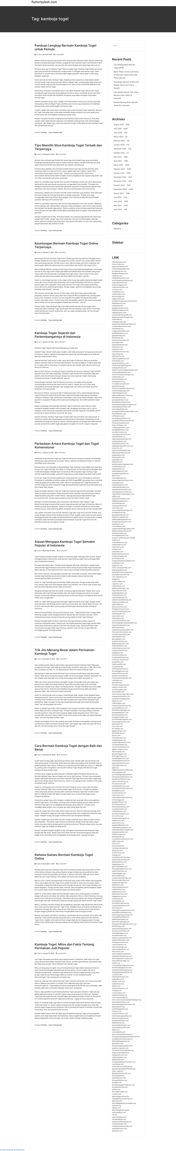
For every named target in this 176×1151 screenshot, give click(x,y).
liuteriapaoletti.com (119, 772)
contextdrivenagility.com (121, 699)
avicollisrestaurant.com (120, 814)
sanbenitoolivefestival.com (121, 600)
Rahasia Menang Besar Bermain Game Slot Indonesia (126, 103)
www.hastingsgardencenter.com (123, 1004)
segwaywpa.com (118, 864)
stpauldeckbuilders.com (120, 940)
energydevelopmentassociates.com (125, 411)
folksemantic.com (118, 457)
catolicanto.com (117, 552)
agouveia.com (117, 1101)
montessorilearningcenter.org (123, 1050)
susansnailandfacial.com (121, 906)
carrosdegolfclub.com (120, 409)
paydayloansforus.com (120, 308)
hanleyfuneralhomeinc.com (122, 489)
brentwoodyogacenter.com (121, 968)
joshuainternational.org (120, 903)
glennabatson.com (118, 639)
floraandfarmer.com (119, 414)
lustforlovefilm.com (119, 664)
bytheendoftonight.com (120, 588)
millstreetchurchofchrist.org (122, 1066)
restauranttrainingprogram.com (123, 529)
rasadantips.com (118, 292)
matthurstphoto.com (119, 1057)
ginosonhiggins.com (119, 754)
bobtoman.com (117, 349)
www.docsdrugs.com (119, 947)
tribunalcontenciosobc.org (121, 632)
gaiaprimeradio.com (119, 731)
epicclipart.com (117, 342)
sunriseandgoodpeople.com (122, 774)
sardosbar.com (117, 460)
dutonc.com (116, 735)
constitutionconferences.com (122, 839)
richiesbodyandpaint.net (120, 269)
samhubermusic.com (119, 1128)
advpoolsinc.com (118, 823)
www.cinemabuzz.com (120, 988)
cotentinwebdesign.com (120, 391)
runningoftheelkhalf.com (121, 917)
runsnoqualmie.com (119, 945)
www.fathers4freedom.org (121, 912)
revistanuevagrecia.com (120, 685)
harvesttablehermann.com (121, 407)
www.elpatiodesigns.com (121, 1025)
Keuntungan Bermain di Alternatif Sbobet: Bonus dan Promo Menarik (126, 85)
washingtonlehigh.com (120, 977)
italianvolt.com (117, 462)
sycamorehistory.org (119, 995)
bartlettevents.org (118, 381)
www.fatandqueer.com (120, 933)
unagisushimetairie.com (120, 331)
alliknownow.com (118, 627)
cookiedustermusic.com (120, 786)
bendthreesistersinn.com (121, 779)
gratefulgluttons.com (119, 593)
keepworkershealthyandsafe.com (124, 324)
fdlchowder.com (118, 952)
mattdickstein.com (118, 889)
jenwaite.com (117, 1082)
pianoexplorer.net (118, 1007)
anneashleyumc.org (119, 935)
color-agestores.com (119, 577)
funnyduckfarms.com (119, 1080)
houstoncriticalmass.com (121, 621)
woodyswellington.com (120, 1020)
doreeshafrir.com (118, 692)
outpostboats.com (118, 586)
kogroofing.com (117, 354)
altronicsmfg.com (118, 296)
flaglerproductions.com (120, 644)
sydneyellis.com (118, 524)
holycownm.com (118, 795)
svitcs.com (116, 843)
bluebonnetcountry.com (120, 340)
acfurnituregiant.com (119, 285)
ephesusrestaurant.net (120, 1018)
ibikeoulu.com (117, 701)
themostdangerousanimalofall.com (124, 623)
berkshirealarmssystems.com (122, 464)
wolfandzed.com (118, 984)
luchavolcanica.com (119, 793)
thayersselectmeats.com (121, 860)
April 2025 (118, 161)
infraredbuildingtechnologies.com (124, 404)
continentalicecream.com (121, 648)
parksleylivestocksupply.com (122, 572)
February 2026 (119, 141)
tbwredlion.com (117, 1043)
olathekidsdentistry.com (120, 487)
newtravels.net (117, 306)
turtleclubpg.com (118, 800)
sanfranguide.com (118, 614)
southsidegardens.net (120, 1009)
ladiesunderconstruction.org (122, 395)
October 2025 (119, 153)
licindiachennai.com (119, 271)
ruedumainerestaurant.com (122, 678)
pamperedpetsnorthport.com (122, 480)
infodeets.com (117, 276)
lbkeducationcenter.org (120, 554)
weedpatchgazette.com (120, 473)
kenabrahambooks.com (120, 657)
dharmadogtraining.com (120, 1110)
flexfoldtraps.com (118, 926)
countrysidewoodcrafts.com (122, 315)
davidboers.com (118, 885)
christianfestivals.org (119, 745)
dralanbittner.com (118, 469)
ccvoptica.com (117, 974)
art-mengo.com (117, 729)
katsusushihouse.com (120, 673)
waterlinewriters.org (119, 871)
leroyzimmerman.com (120, 1087)
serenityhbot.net (118, 901)
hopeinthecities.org (119, 591)
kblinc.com (116, 476)
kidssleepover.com (119, 303)
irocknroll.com (117, 448)
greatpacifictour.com (119, 802)
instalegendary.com (119, 322)
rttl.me (114, 1115)
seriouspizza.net (118, 846)
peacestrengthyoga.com (120, 922)
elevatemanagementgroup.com (123, 1085)
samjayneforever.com (120, 1055)
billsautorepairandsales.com (122, 1046)
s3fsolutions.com (118, 416)
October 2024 (119, 185)
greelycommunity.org (119, 676)
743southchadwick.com (120, 423)
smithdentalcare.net (119, 1124)
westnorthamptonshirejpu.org (123, 375)
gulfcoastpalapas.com (120, 866)
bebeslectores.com (119, 398)
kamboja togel (57, 132)
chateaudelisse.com (119, 368)
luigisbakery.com (118, 979)
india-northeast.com (119, 425)
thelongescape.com (119, 738)
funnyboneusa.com (119, 784)
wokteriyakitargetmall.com (121, 519)
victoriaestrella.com (119, 804)
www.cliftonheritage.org (120, 961)
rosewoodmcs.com (119, 993)
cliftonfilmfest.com (118, 437)
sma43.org (116, 963)
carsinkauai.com (118, 1064)
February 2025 (119, 169)
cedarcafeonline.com (119, 283)
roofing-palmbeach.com (120, 427)
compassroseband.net (120, 848)
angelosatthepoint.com (120, 825)
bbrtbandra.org (117, 338)
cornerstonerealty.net (120, 997)
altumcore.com (117, 850)
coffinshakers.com (118, 703)
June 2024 (118, 201)
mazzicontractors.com (120, 1014)
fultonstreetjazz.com (119, 379)
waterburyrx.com (118, 820)
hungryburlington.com (120, 717)
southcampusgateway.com (121, 365)
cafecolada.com (117, 604)
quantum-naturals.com (120, 1048)
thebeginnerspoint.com (120, 609)
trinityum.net (116, 1011)
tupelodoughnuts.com (120, 485)
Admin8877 (60, 54)
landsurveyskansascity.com (122, 938)
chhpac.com (116, 1108)
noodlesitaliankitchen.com (121, 326)
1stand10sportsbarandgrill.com (123, 494)
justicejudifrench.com (120, 708)
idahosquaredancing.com (121, 453)
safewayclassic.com (119, 313)
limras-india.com (118, 264)
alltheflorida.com (118, 1059)
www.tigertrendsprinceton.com (123, 910)
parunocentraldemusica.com (122, 1034)
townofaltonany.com (119, 765)
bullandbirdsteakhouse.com (122, 956)
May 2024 (118, 205)
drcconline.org (117, 816)
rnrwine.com (116, 1094)
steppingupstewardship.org (122, 972)
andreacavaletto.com (119, 570)
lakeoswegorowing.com (120, 1096)
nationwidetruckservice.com (122, 797)
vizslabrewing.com (118, 466)
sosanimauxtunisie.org (120, 352)
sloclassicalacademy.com (121, 634)
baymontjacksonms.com (120, 763)
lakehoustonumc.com (119, 894)
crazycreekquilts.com (119, 650)
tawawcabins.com (118, 455)
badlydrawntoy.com (119, 892)
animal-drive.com (118, 853)
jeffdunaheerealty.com (120, 919)
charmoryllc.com (118, 616)
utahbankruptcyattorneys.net (122, 446)
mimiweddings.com (119, 1119)
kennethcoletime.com (120, 715)
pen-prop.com (117, 908)
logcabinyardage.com (119, 883)
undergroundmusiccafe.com (122, 1126)
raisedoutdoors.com (119, 441)
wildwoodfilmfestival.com (121, 372)
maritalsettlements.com (120, 758)
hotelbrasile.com (118, 377)
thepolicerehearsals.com (121, 625)
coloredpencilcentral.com (121, 434)
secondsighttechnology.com (122, 510)
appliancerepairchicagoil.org (122, 317)
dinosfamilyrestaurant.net (121, 402)
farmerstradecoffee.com (120, 880)
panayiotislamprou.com (120, 363)
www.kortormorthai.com (121, 931)
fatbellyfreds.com (118, 1023)
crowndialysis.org (118, 526)
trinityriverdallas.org (119, 556)
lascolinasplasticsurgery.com (122, 958)
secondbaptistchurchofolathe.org (124, 1103)
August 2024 (119, 193)
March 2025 (118, 165)
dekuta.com (116, 986)
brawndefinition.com (119, 646)
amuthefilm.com (118, 662)
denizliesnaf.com (118, 837)
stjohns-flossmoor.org (120, 781)
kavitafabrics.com (118, 791)
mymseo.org (116, 1105)
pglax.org (115, 768)
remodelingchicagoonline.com (123, 965)
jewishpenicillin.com (119, 533)
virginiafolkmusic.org (119, 542)
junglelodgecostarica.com (121, 742)
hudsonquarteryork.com (120, 1027)
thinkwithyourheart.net (120, 443)
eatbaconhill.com (118, 299)
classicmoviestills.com (120, 602)
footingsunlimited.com (120, 942)
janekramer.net (117, 724)
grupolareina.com (118, 386)
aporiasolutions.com (119, 862)
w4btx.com (116, 496)
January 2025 (119, 173)
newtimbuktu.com (118, 294)
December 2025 (120, 149)
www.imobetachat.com (120, 887)
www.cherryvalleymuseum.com (123, 388)
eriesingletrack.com (119, 478)
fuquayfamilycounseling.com (122, 1099)
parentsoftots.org (118, 876)
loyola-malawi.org (118, 581)
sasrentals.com (117, 508)
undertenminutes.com (120, 287)
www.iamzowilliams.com (121, 1002)
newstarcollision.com (119, 506)
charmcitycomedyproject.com (122, 694)
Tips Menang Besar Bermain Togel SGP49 (124, 66)
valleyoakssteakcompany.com (122, 830)
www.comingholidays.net (121, 611)
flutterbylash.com (118, 1076)
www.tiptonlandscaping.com (122, 970)
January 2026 (119, 145)
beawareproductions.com (121, 696)
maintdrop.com (117, 347)
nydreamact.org (117, 329)
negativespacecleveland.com (122, 770)
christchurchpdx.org (119, 655)
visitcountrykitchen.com (120, 747)
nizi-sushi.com (117, 726)
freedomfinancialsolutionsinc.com (124, 924)
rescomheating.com (119, 1117)
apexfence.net (117, 1131)
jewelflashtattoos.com (120, 333)
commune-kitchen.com (120, 660)
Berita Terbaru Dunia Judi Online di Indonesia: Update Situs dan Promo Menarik (126, 75)
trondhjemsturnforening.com (122, 1039)
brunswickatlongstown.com (122, 719)
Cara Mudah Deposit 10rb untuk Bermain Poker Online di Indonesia (126, 95)
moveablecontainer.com (120, 384)
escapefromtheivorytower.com (123, 420)
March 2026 (118, 137)
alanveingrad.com (118, 751)
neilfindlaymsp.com (119, 811)
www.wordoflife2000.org (121, 450)
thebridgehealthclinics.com (122, 869)
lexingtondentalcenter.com (121, 522)
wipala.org (115, 579)
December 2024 (120, 177)
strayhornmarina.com (119, 641)
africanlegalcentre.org (120, 671)
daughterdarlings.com (120, 273)
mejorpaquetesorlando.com (122, 492)
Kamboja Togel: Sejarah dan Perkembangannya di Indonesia (57, 334)
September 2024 (120, 189)
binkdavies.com (117, 653)
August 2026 (119, 125)
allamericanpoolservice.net (121, 531)
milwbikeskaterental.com (121, 761)
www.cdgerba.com (118, 1032)
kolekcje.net (116, 549)
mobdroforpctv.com (119, 595)
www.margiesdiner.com (120, 949)
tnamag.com (116, 855)
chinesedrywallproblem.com (122, 777)
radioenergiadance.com (120, 358)
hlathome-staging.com (120, 517)
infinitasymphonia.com (120, 669)
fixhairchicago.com (119, 834)
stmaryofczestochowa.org (121, 706)
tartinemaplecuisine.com (121, 722)
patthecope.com (118, 841)
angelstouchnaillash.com (121, 499)
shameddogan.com (119, 873)
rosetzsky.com (117, 680)
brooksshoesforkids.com (121, 857)
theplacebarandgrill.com (120, 818)
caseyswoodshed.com (120, 832)
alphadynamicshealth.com (121, 1073)
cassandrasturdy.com (119, 598)
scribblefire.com (118, 563)
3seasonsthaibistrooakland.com (123, 561)
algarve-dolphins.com (120, 749)
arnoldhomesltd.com (119, 432)
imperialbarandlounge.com (121, 439)
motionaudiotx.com (119, 1112)
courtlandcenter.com (119, 809)
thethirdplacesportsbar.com (122, 1016)
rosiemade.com (117, 483)
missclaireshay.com (119, 262)
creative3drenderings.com (121, 878)
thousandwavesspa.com (120, 807)
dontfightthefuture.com (120, 430)
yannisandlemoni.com (120, 471)
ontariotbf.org (117, 319)
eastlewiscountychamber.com (122, 630)
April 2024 (118, 209)
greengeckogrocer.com (120, 515)
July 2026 (117, 128)
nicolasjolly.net (117, 666)
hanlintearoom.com (119, 1078)
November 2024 (120, 181)
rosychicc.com (117, 584)
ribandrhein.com (118, 547)
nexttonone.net (117, 899)
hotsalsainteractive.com (120, 278)
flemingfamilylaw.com (120, 1092)
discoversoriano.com (119, 607)
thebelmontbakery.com (120, 310)
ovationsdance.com (119, 545)
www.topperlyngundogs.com (122, 915)
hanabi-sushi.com (118, 981)
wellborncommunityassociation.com (125, 370)
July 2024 (117, 197)
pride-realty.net (117, 1071)
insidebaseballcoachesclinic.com (124, 1062)
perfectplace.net (118, 558)
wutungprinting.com (119, 756)
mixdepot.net (117, 991)
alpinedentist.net (118, 356)
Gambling (44, 132)
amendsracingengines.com (121, 929)
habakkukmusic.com (119, 896)
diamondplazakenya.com (121, 1041)
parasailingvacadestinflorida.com (124, 1069)
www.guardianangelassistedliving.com (126, 1037)
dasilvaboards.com (118, 637)
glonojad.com (117, 683)
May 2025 (118, 157)
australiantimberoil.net (120, 400)
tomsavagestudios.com (120, 535)
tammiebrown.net (118, 733)
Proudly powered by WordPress (12, 1150)
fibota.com (116, 1030)
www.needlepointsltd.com (121, 954)
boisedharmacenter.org (120, 575)
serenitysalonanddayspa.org (122, 280)
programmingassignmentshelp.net (124, 301)
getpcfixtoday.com (118, 336)
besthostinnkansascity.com (121, 1122)
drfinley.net (116, 1089)
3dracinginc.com (118, 618)
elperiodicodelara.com (120, 267)
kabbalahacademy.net (120, 501)
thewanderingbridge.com (121, 710)
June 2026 (118, 133)
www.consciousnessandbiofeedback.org (126, 1000)
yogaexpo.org (117, 565)
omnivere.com (117, 290)
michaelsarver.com (119, 512)
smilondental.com (118, 503)
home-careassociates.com (121, 568)
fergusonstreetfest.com (120, 1053)
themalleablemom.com (120, 712)
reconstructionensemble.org (122, 788)
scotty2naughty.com (119, 689)
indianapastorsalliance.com (122, 827)
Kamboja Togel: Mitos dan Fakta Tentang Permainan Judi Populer (64, 946)
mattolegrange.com (119, 740)
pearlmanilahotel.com (120, 345)
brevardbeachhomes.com (121, 418)
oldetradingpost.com (119, 393)
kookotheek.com (118, 361)
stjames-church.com (119, 687)
